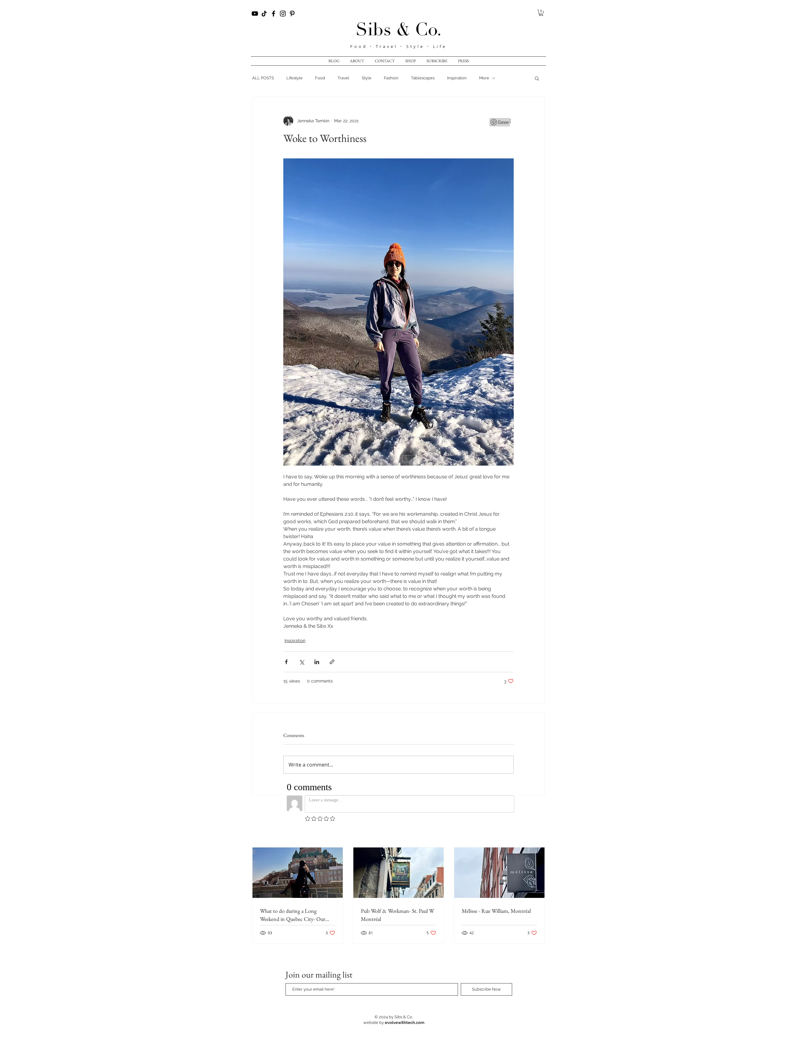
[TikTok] (264, 13)
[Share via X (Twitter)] (301, 662)
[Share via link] (332, 662)
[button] (541, 13)
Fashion (391, 78)
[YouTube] (255, 13)
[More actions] (510, 120)
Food (360, 46)
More (484, 78)
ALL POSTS (263, 78)
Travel (343, 78)
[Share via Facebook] (286, 662)
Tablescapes (423, 78)
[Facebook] (273, 13)
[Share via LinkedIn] (317, 662)
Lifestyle (294, 78)
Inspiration (457, 78)
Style (366, 78)
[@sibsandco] (283, 13)
